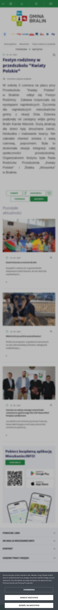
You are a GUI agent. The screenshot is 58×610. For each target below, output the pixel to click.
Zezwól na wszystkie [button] (29, 605)
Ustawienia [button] (29, 589)
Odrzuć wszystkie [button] (29, 597)
